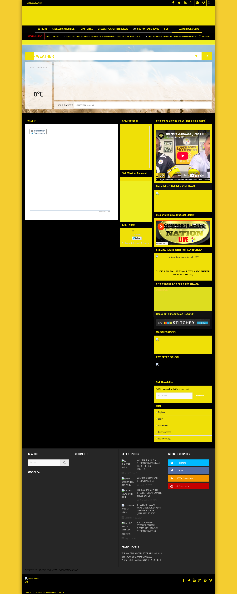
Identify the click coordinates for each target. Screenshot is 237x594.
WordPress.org (164, 438)
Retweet (136, 243)
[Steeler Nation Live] (118, 15)
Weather (206, 36)
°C (207, 56)
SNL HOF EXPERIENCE (148, 28)
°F (196, 56)
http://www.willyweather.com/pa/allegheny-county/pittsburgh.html (135, 218)
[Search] (64, 462)
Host (167, 28)
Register (161, 412)
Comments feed (164, 432)
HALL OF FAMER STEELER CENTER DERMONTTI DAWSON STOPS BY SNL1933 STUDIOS (164, 36)
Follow (137, 238)
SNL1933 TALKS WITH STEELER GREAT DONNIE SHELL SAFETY (149, 493)
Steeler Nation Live (63, 28)
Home (44, 28)
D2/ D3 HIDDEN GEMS (189, 28)
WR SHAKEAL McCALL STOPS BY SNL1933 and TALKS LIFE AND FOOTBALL (148, 465)
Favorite (146, 243)
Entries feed (163, 425)
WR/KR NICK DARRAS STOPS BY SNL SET (147, 480)
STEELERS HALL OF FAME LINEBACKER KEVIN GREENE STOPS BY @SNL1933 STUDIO (82, 36)
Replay (127, 243)
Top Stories (86, 28)
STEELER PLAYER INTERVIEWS (113, 28)
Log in (160, 419)
